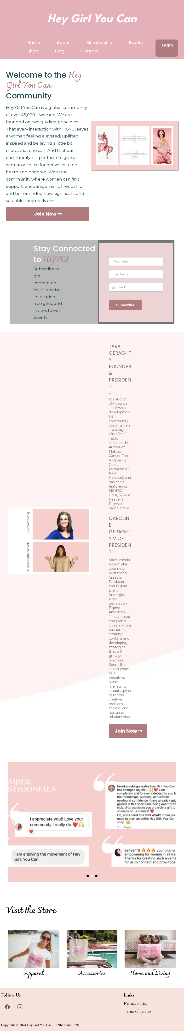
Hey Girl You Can (39, 1025)
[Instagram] (20, 1007)
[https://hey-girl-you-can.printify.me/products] (33, 949)
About (63, 43)
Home (34, 43)
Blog (59, 51)
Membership (99, 43)
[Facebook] (7, 1007)
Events (136, 43)
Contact (90, 51)
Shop (33, 51)
